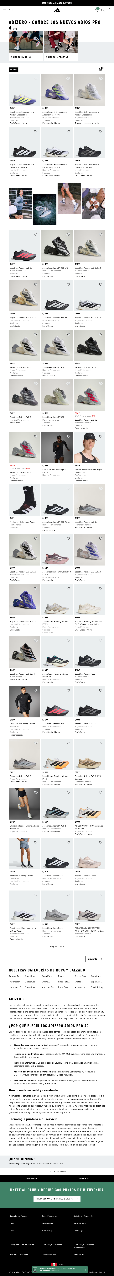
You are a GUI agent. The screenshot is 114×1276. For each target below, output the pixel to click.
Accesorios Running (80, 987)
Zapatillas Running (30, 982)
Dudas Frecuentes (49, 1216)
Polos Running (62, 976)
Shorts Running (79, 982)
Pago (11, 1223)
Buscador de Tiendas (18, 1216)
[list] (52, 69)
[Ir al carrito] (109, 10)
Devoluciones (47, 1223)
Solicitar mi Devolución (83, 1216)
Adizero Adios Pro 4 (15, 976)
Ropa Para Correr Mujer (64, 987)
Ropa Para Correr (47, 976)
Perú (61, 1265)
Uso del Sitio (79, 1255)
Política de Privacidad (18, 1255)
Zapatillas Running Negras (96, 982)
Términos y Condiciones (52, 1245)
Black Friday (97, 987)
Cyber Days (78, 1231)
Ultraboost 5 (15, 987)
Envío (11, 1231)
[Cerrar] (35, 1269)
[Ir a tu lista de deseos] (11, 10)
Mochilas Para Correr (49, 987)
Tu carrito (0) (83, 1179)
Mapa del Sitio (80, 1223)
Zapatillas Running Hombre (30, 976)
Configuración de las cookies (21, 1245)
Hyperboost (14, 982)
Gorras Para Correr (80, 976)
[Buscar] (103, 10)
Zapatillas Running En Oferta (96, 976)
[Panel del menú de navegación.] (4, 10)
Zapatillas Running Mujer (30, 987)
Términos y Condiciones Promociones (84, 1246)
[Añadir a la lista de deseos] (36, 79)
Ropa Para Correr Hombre (63, 982)
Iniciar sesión (31, 1179)
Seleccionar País (49, 1255)
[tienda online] (57, 11)
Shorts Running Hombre (46, 982)
